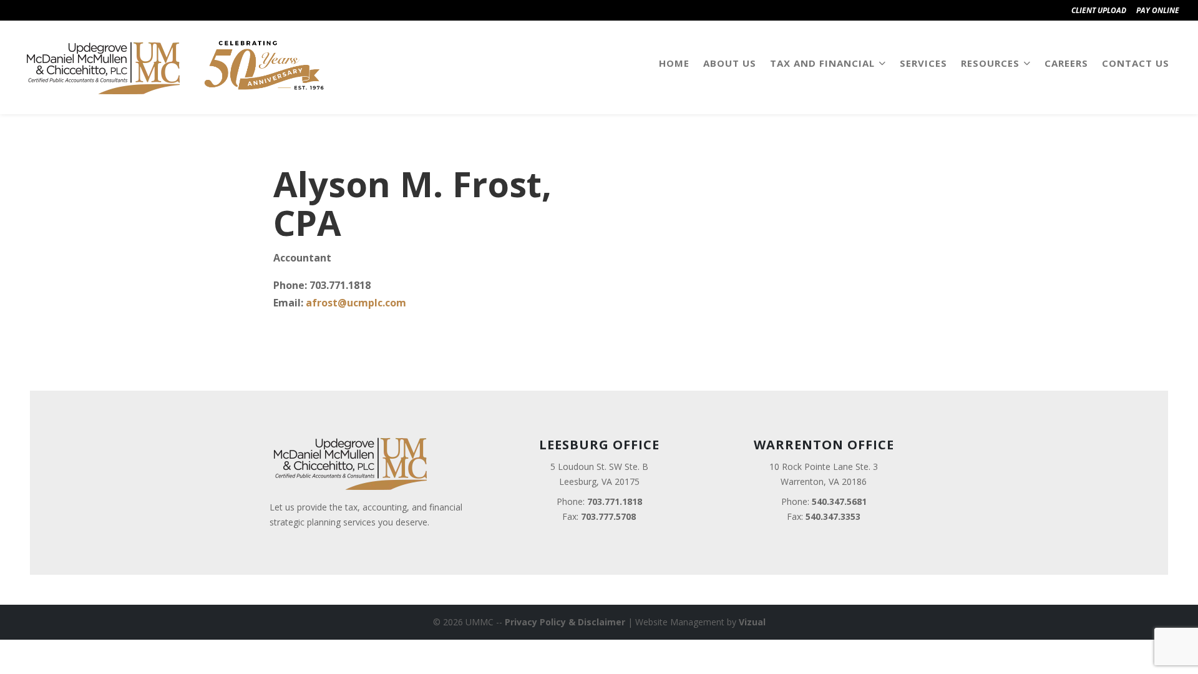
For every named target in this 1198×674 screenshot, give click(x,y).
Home (674, 63)
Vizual (752, 622)
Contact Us (1135, 63)
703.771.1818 (614, 501)
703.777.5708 (608, 516)
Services (923, 63)
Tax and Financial (822, 63)
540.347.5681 (839, 501)
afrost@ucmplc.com (356, 303)
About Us (729, 63)
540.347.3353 (833, 516)
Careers (1066, 63)
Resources (990, 63)
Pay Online (1157, 10)
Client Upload (1098, 10)
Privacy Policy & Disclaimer (565, 622)
